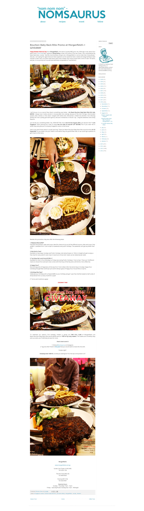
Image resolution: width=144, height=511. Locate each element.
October (104, 108)
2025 (101, 81)
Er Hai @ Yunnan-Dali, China (107, 124)
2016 (101, 102)
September (105, 110)
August (104, 113)
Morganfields (69, 493)
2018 (101, 97)
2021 (101, 90)
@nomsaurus (61, 345)
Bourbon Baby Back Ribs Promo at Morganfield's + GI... (107, 120)
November (105, 106)
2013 (101, 148)
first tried (40, 53)
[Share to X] (55, 491)
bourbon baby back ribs (50, 493)
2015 (101, 144)
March (103, 136)
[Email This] (52, 491)
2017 (101, 99)
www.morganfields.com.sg (62, 465)
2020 (101, 93)
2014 (101, 146)
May (103, 132)
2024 (101, 84)
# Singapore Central (39, 493)
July (103, 127)
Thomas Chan (39, 491)
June (103, 129)
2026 (101, 79)
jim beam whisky (61, 493)
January (104, 141)
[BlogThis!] (54, 491)
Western (79, 493)
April (103, 134)
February (104, 139)
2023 (101, 86)
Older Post (92, 499)
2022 (101, 88)
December (104, 104)
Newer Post (33, 499)
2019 (101, 95)
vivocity (74, 493)
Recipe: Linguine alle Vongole (106, 115)
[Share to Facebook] (57, 491)
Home (63, 499)
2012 (101, 150)
